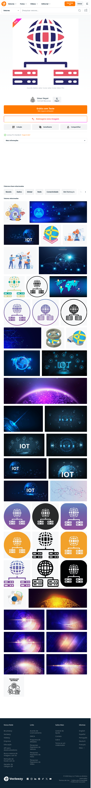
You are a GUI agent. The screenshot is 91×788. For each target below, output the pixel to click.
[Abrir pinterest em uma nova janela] (39, 779)
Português (81, 738)
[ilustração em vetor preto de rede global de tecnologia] (14, 686)
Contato (57, 736)
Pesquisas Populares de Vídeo (35, 762)
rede (39, 192)
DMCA (32, 736)
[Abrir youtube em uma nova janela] (50, 779)
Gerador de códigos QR (8, 765)
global (29, 192)
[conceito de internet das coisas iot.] (66, 445)
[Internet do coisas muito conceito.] (21, 235)
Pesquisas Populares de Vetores (35, 747)
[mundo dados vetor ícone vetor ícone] (14, 286)
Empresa (7, 741)
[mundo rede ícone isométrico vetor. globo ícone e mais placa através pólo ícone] (53, 338)
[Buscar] (79, 10)
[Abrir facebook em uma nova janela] (28, 779)
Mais (79, 748)
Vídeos (33, 4)
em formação (69, 192)
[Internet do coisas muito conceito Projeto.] (67, 468)
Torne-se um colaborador (59, 744)
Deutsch (80, 741)
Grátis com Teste (45, 109)
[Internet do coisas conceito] (25, 468)
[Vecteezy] (3, 3)
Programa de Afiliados (35, 741)
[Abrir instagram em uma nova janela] (31, 779)
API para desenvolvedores (10, 749)
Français (80, 744)
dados (19, 192)
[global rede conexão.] (26, 491)
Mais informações (12, 140)
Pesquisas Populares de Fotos (35, 754)
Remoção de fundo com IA (9, 760)
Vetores (11, 4)
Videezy (7, 738)
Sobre (56, 740)
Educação (7, 744)
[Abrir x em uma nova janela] (47, 779)
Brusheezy (8, 731)
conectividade (52, 192)
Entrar (80, 4)
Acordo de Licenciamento (35, 732)
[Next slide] (81, 192)
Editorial (44, 4)
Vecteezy (7, 734)
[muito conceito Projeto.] (66, 419)
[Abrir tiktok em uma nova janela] (43, 779)
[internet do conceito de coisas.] (24, 445)
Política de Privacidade (77, 780)
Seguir (57, 101)
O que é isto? (26, 135)
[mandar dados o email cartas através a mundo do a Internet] (15, 598)
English (80, 731)
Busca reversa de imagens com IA (10, 754)
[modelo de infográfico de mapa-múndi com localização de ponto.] (68, 286)
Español (80, 734)
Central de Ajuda (58, 732)
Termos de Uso (62, 780)
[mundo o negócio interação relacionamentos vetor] (16, 212)
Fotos (22, 4)
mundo (8, 192)
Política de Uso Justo (76, 782)
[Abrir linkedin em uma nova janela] (35, 779)
